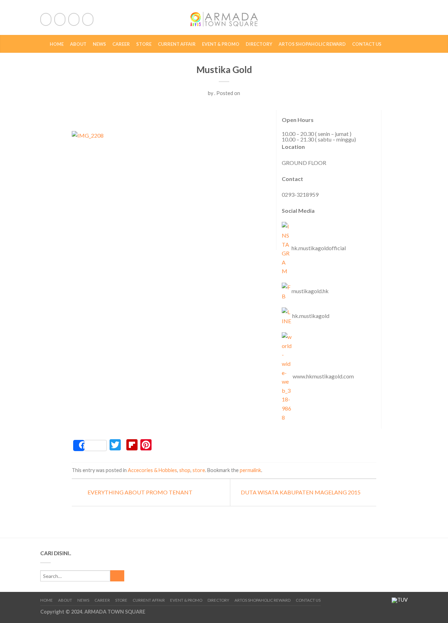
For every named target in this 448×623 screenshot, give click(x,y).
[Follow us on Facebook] (45, 19)
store (198, 470)
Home (57, 44)
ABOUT (78, 44)
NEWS (99, 44)
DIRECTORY (259, 44)
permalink (250, 470)
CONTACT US (367, 44)
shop (184, 470)
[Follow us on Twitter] (59, 19)
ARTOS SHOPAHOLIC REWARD (312, 44)
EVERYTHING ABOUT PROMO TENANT (139, 492)
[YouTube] (87, 19)
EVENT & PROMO (220, 44)
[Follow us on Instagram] (73, 19)
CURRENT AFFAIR (177, 44)
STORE (144, 44)
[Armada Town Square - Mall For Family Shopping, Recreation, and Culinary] (224, 17)
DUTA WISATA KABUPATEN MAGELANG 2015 (301, 492)
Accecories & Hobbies (152, 470)
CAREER (121, 44)
